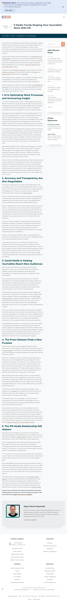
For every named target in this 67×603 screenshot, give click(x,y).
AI (33, 101)
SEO (28, 381)
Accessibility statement (13, 596)
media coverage (36, 487)
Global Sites (37, 599)
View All (50, 107)
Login (30, 599)
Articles (13, 35)
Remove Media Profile (17, 557)
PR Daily (25, 74)
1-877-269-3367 (18, 543)
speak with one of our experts (22, 494)
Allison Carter (6, 74)
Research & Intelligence (50, 551)
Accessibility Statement (17, 582)
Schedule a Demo (17, 548)
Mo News (5, 72)
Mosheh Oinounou (19, 70)
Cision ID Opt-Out (26, 596)
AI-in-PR (33, 235)
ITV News (34, 72)
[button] (63, 7)
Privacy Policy (34, 596)
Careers (17, 571)
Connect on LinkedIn (30, 519)
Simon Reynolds (31, 35)
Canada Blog (20, 35)
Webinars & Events (50, 571)
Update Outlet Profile (17, 554)
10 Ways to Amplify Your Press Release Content (20, 422)
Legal (20, 596)
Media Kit (17, 579)
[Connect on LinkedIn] (2, 588)
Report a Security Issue (17, 560)
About (34, 506)
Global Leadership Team (17, 568)
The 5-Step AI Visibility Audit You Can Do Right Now (54, 79)
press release (8, 350)
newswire (14, 391)
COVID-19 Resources (50, 582)
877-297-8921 (51, 589)
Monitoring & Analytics (49, 545)
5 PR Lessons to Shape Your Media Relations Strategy (54, 89)
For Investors (17, 576)
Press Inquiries (17, 551)
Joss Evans (11, 72)
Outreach (50, 543)
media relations (21, 437)
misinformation (27, 193)
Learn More (8, 10)
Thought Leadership (50, 576)
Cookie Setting (41, 596)
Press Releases (17, 573)
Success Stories (49, 568)
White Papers (50, 573)
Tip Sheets (50, 579)
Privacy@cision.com (25, 589)
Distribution (49, 548)
